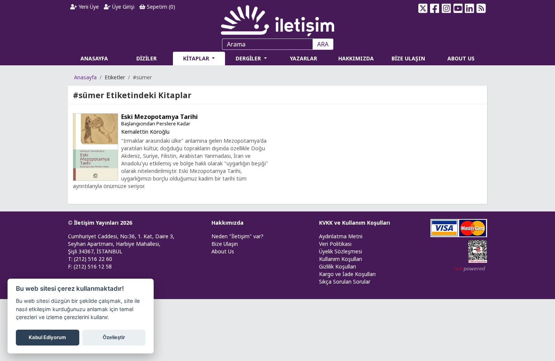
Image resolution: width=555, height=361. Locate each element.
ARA (322, 44)
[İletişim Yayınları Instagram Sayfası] (446, 8)
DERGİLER (249, 58)
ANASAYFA (94, 58)
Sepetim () (160, 6)
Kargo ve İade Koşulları (347, 274)
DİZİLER (146, 58)
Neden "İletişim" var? (237, 236)
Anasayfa (85, 77)
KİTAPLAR (197, 58)
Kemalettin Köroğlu (145, 131)
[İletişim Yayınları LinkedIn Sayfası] (469, 8)
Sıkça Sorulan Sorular (344, 281)
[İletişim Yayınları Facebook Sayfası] (435, 8)
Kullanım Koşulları (340, 258)
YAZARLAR (303, 58)
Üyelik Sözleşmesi (340, 251)
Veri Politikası (335, 243)
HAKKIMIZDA (356, 58)
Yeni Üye (88, 6)
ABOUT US (461, 58)
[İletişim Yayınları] (277, 18)
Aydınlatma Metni (340, 236)
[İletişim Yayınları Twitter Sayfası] (423, 8)
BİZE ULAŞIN (408, 58)
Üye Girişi (122, 6)
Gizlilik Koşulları (337, 266)
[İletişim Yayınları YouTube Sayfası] (458, 8)
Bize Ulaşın (224, 243)
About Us (222, 251)
